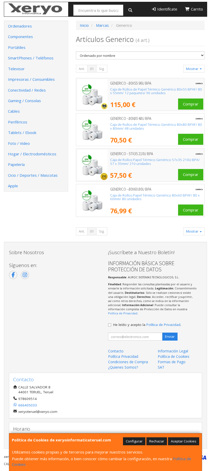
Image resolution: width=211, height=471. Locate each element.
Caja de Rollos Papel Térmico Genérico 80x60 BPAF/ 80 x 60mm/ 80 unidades (155, 197)
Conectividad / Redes (27, 90)
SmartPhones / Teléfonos (31, 57)
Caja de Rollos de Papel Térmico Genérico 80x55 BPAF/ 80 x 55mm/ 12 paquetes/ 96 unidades (156, 91)
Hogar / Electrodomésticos (32, 153)
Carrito (196, 9)
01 (92, 68)
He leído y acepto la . (147, 324)
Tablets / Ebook (22, 132)
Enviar (170, 336)
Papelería (16, 164)
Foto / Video (19, 143)
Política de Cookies (173, 356)
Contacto (116, 351)
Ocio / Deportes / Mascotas (33, 175)
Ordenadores (20, 26)
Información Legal (173, 351)
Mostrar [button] (192, 68)
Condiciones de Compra (128, 361)
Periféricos (17, 122)
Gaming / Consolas (24, 100)
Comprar (190, 103)
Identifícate (166, 9)
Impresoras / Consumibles (31, 79)
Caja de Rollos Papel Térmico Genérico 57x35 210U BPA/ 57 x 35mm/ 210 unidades (155, 161)
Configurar (134, 441)
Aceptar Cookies (183, 441)
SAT (161, 367)
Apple (13, 185)
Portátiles (16, 47)
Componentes (20, 36)
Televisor (16, 68)
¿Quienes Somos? (123, 367)
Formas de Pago (172, 361)
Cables (14, 111)
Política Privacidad (123, 356)
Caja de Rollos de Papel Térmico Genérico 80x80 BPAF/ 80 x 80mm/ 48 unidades (156, 126)
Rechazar (156, 441)
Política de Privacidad (122, 313)
